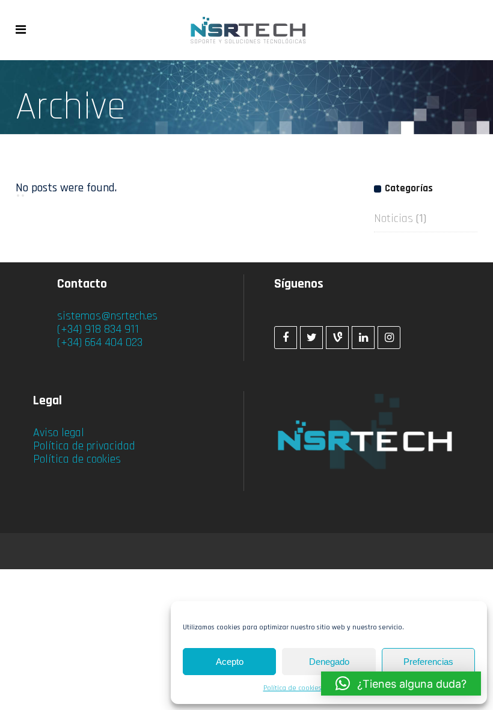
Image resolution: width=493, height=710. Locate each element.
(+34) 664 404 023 (99, 342)
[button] (401, 683)
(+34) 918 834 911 (98, 329)
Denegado (329, 661)
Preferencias (428, 661)
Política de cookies (292, 688)
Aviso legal (58, 432)
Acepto (229, 661)
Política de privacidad (84, 446)
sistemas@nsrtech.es (107, 316)
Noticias (393, 218)
